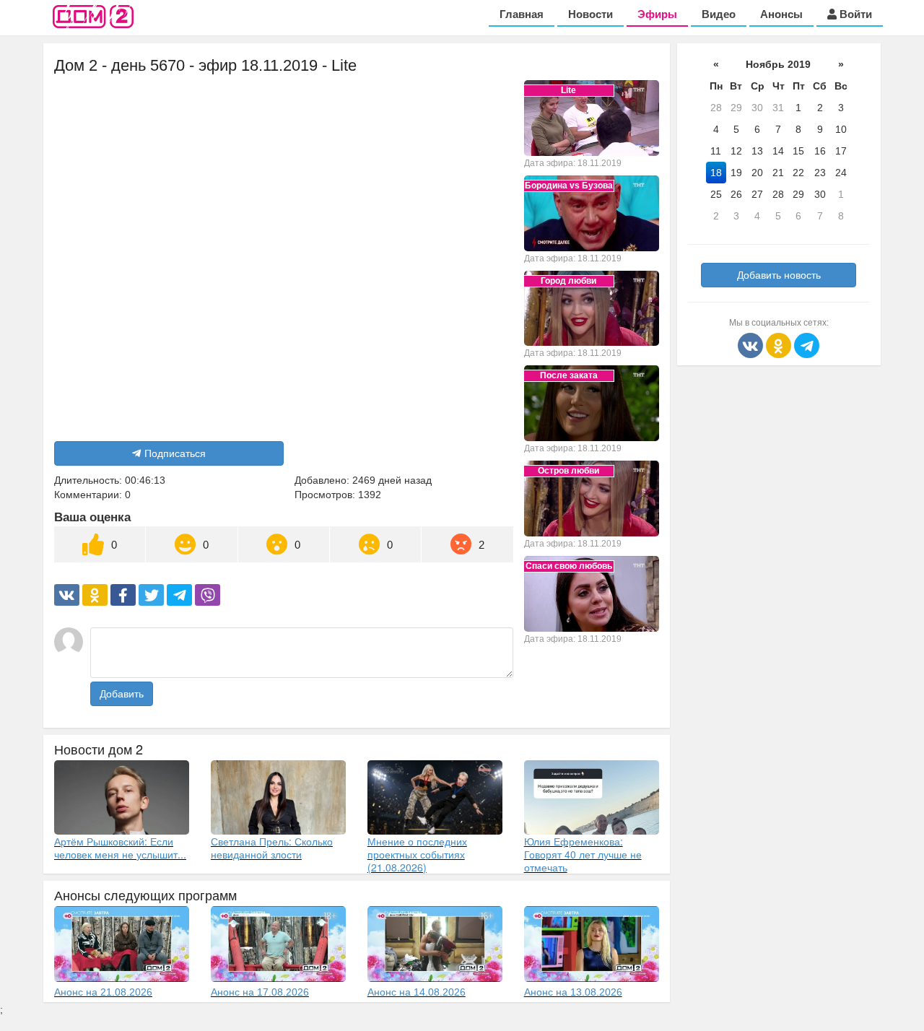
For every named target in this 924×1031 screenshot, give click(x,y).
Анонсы (781, 14)
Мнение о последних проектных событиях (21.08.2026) (417, 854)
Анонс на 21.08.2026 (103, 992)
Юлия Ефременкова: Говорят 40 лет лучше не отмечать (583, 854)
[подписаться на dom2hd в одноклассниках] (780, 344)
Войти (854, 14)
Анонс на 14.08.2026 (416, 992)
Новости (590, 14)
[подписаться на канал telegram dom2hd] (806, 344)
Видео (719, 14)
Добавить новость (779, 275)
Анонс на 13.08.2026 (573, 992)
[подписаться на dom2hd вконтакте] (752, 344)
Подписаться (175, 453)
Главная (522, 14)
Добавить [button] (122, 694)
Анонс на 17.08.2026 (260, 992)
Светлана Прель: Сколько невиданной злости (272, 847)
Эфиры (657, 14)
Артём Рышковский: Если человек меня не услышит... (120, 847)
